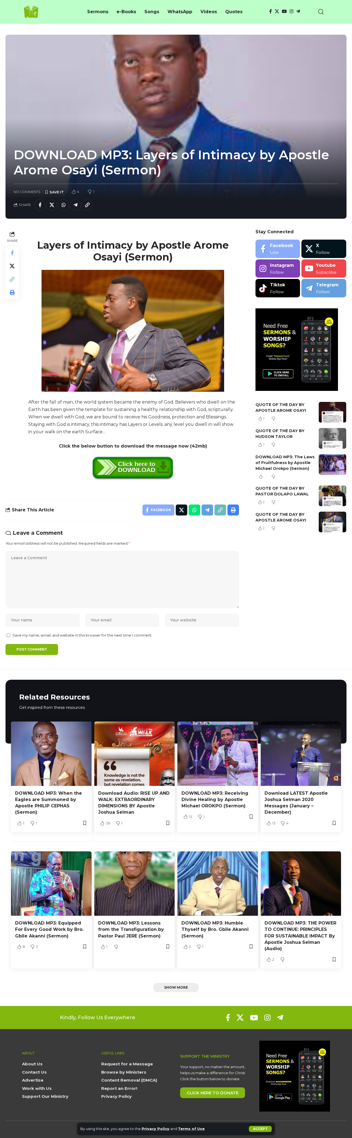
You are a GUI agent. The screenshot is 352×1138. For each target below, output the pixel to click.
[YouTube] (284, 11)
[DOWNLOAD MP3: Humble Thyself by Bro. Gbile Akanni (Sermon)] (217, 883)
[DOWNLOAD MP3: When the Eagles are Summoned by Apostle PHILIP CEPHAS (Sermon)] (51, 754)
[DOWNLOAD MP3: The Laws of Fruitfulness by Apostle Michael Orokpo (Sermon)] (332, 464)
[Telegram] (298, 11)
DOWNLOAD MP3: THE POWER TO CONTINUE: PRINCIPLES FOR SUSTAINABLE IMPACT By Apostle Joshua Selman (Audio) (300, 935)
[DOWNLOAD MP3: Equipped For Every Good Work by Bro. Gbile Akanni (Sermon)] (51, 883)
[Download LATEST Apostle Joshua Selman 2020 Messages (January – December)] (301, 754)
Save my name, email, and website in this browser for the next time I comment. (82, 635)
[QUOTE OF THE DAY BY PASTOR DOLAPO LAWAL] (332, 496)
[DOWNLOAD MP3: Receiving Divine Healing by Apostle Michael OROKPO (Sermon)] (217, 754)
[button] (260, 1129)
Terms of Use (191, 1129)
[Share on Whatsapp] (63, 204)
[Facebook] (270, 11)
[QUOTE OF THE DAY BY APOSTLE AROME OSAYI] (332, 412)
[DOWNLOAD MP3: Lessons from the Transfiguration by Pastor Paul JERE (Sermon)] (134, 883)
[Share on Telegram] (75, 204)
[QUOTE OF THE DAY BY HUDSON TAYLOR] (332, 438)
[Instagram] (291, 11)
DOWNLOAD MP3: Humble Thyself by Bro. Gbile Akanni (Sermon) (215, 929)
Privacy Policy (155, 1129)
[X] (276, 11)
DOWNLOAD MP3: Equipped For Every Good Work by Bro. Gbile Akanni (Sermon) (49, 929)
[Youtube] (323, 268)
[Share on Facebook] (39, 204)
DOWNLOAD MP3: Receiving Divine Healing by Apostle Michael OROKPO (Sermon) (215, 799)
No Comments (27, 192)
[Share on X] (51, 204)
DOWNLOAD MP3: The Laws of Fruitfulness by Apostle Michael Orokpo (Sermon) (285, 462)
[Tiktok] (277, 288)
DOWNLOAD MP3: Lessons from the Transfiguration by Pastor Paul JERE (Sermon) (131, 929)
